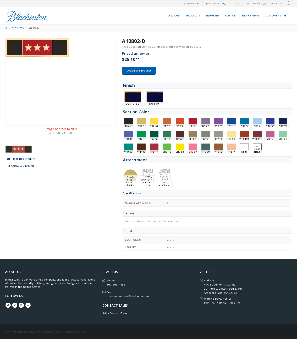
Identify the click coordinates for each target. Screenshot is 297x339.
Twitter (14, 305)
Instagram (21, 305)
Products (193, 15)
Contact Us (276, 3)
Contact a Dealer (22, 166)
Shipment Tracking (217, 3)
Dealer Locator (242, 3)
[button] (289, 3)
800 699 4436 (193, 3)
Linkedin (28, 305)
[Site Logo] (26, 15)
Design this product (138, 70)
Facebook (8, 305)
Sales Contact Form (114, 313)
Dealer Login (260, 3)
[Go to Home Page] (6, 28)
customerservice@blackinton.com (128, 296)
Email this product (23, 159)
